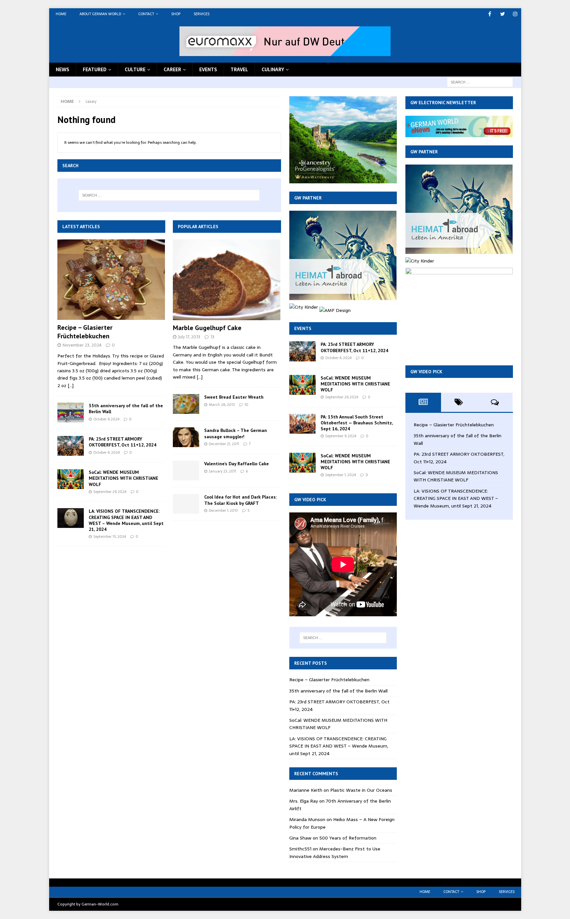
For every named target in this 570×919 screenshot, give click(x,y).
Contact (146, 14)
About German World (100, 14)
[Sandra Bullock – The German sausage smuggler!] (186, 437)
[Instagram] (515, 14)
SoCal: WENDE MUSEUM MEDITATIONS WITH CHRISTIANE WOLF (123, 478)
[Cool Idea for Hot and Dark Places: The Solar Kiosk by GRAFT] (186, 504)
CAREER (172, 69)
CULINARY (273, 69)
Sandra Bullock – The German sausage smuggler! (235, 433)
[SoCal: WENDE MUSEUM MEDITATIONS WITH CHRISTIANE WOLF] (70, 479)
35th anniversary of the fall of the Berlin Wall (338, 690)
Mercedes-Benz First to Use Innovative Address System (334, 852)
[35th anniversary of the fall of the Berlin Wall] (70, 412)
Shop (175, 14)
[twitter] (502, 14)
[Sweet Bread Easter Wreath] (186, 404)
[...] (71, 385)
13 (212, 336)
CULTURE (135, 69)
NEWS (62, 69)
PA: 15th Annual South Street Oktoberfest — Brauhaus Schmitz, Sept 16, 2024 (357, 423)
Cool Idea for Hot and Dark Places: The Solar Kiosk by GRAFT (240, 500)
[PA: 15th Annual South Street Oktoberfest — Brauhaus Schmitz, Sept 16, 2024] (302, 424)
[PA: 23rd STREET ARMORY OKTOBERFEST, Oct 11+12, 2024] (70, 446)
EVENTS (208, 69)
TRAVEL (239, 69)
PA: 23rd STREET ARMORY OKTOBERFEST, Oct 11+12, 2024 (122, 442)
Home (61, 14)
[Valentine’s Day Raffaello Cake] (186, 470)
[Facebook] (489, 14)
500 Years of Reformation (347, 838)
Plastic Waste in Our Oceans (361, 790)
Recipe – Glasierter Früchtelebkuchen (84, 331)
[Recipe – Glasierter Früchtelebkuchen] (111, 279)
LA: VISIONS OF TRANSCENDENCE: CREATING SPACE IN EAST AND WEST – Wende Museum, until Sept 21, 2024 (126, 520)
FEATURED (95, 69)
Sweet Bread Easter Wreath (234, 397)
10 (246, 405)
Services (201, 14)
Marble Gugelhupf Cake (207, 327)
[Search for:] (480, 81)
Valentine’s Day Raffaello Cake (236, 464)
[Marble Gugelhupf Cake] (227, 279)
